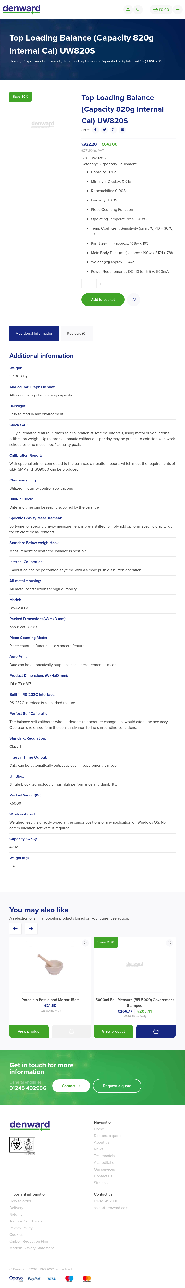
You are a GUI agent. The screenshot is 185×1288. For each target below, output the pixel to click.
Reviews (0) (76, 333)
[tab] (34, 333)
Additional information (34, 333)
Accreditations (106, 1162)
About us (101, 1142)
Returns (15, 1214)
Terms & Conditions (25, 1221)
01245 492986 (27, 1088)
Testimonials (104, 1156)
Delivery (16, 1207)
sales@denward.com (111, 1207)
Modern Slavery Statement (31, 1248)
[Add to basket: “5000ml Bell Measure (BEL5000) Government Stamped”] (156, 1031)
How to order (20, 1201)
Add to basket (103, 299)
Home (14, 61)
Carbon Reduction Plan (28, 1241)
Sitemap (101, 1182)
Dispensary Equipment (41, 61)
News (98, 1149)
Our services (104, 1169)
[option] (42, 125)
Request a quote (117, 1085)
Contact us (71, 1085)
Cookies (16, 1234)
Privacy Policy (21, 1228)
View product (29, 1031)
